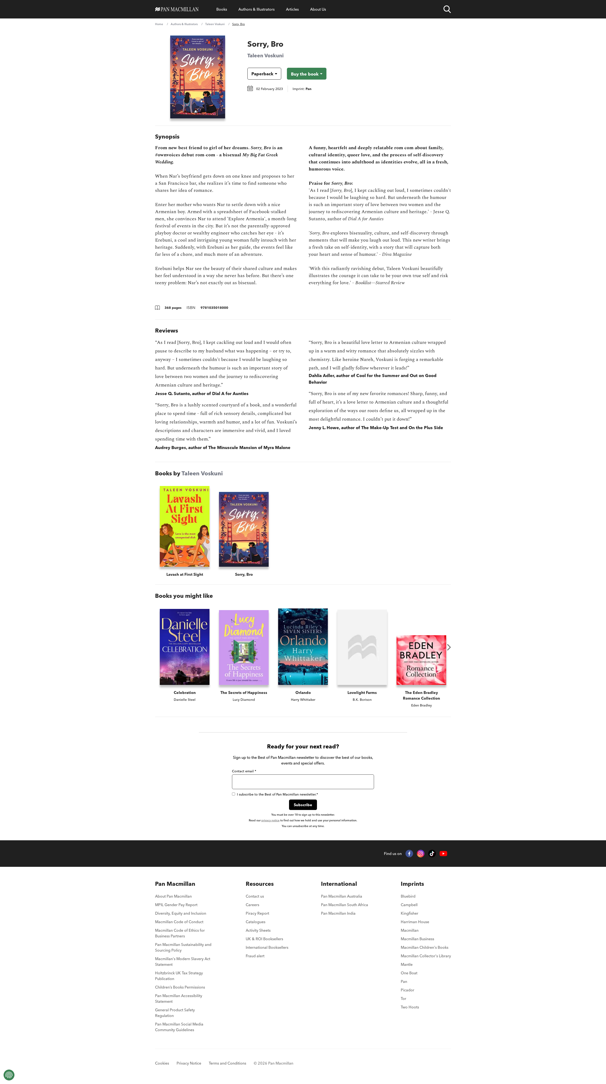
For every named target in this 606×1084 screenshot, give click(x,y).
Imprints (412, 883)
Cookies (162, 1063)
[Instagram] (420, 853)
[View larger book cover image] (197, 77)
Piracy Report (257, 913)
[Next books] (449, 647)
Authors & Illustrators (256, 9)
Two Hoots (410, 1007)
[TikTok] (432, 853)
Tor (403, 998)
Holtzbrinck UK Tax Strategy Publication (179, 976)
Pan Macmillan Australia (341, 896)
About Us (318, 9)
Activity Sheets (258, 930)
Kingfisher (409, 913)
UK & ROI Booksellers (264, 938)
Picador (407, 990)
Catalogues (255, 921)
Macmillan (410, 930)
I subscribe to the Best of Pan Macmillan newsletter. (277, 794)
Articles (292, 9)
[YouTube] (443, 853)
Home (159, 24)
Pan (404, 981)
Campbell (409, 904)
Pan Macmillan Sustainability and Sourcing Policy (183, 947)
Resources (260, 883)
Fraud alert (255, 956)
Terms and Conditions (227, 1063)
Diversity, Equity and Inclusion (180, 913)
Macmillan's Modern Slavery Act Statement (182, 961)
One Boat (409, 973)
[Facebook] (409, 853)
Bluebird (408, 896)
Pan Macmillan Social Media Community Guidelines (179, 1027)
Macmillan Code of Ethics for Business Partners (180, 933)
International (339, 883)
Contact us (255, 896)
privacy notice (270, 820)
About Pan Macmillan (173, 896)
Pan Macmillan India (338, 913)
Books (221, 9)
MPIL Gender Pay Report (176, 904)
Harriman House (415, 921)
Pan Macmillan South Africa (344, 904)
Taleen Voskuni (215, 24)
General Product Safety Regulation (175, 1013)
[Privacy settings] (9, 1075)
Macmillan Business (417, 938)
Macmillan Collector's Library (426, 956)
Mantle (407, 964)
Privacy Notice (189, 1063)
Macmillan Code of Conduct (179, 921)
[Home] (177, 9)
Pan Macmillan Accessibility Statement (178, 998)
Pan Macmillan (175, 883)
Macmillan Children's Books (424, 947)
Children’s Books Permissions (180, 987)
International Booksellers (267, 947)
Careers (252, 904)
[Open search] (447, 9)
